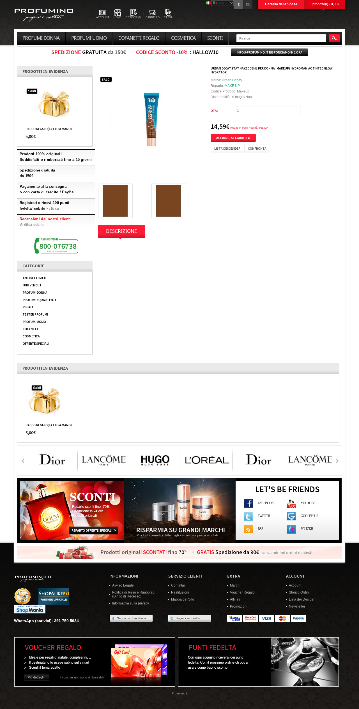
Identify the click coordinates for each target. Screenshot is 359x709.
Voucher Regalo (242, 592)
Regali (28, 307)
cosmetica (183, 38)
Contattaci (179, 585)
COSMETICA (31, 336)
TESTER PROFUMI (35, 314)
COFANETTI (31, 329)
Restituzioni (180, 592)
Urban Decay (232, 80)
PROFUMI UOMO (34, 321)
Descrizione (121, 231)
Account (295, 585)
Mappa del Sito (182, 599)
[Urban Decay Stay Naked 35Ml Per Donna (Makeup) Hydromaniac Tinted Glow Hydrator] (151, 119)
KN (248, 4)
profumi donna (40, 38)
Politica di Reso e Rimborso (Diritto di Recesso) (133, 594)
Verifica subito (32, 225)
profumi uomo (89, 38)
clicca (54, 208)
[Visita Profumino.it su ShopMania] (29, 609)
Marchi (235, 585)
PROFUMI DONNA (35, 292)
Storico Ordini (299, 592)
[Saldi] (54, 104)
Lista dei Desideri (302, 599)
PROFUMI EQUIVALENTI (39, 300)
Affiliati (235, 599)
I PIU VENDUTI (32, 285)
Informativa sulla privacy (130, 603)
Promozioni (238, 606)
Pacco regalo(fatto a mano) (49, 129)
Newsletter (297, 606)
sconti (215, 38)
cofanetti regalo (138, 38)
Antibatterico (34, 278)
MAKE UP (232, 86)
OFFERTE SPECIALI (36, 343)
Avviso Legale (123, 585)
